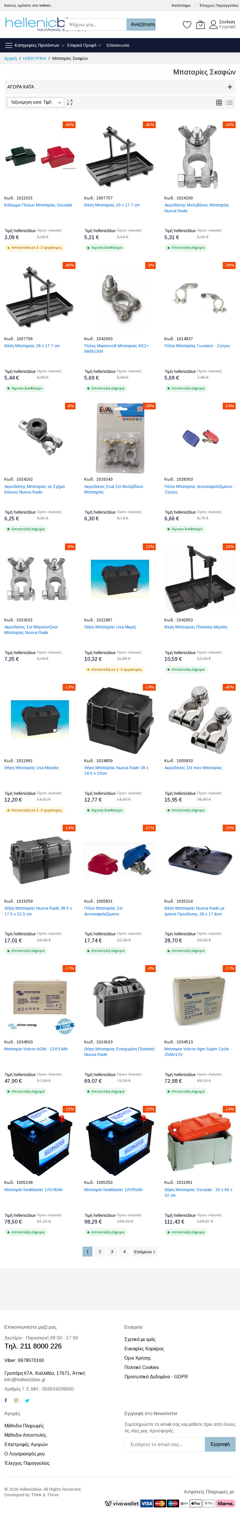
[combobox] (95, 24)
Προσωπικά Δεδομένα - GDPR (156, 1376)
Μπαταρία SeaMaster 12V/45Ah (33, 1189)
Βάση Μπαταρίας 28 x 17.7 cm (32, 345)
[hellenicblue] (45, 24)
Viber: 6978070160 (24, 1360)
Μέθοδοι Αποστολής (25, 1435)
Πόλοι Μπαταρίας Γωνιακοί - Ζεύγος (197, 345)
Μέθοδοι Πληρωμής (24, 1425)
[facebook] (5, 1401)
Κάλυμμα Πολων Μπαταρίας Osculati (38, 205)
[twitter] (27, 1401)
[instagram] (16, 1401)
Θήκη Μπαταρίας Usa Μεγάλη (31, 767)
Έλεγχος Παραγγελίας (219, 5)
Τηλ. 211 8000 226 (33, 1346)
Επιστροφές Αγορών (26, 1444)
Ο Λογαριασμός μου (24, 1453)
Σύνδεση (227, 22)
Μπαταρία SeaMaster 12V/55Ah (113, 1189)
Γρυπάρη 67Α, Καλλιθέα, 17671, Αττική (44, 1373)
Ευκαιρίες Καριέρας (144, 1348)
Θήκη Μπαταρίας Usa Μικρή (110, 627)
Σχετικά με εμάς (140, 1339)
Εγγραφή (227, 26)
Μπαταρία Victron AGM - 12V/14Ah (36, 1049)
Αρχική (11, 58)
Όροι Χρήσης (137, 1358)
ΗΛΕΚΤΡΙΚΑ (35, 58)
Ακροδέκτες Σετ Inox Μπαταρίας (193, 767)
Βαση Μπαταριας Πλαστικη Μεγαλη (195, 627)
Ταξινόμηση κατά (26, 102)
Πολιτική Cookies (141, 1367)
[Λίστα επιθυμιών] (187, 24)
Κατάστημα (181, 5)
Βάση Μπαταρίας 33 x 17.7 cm (112, 205)
